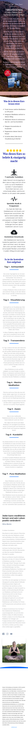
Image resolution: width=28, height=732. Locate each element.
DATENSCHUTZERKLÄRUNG (13, 711)
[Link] (3, 634)
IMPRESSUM (14, 727)
